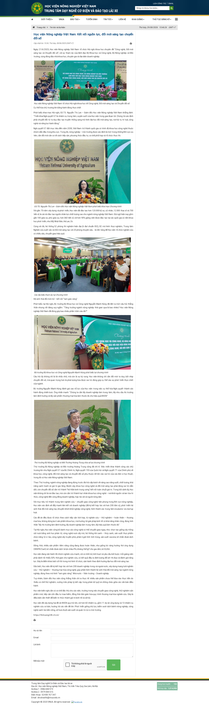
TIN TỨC (107, 19)
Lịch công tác (159, 3)
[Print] (131, 43)
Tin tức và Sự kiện (57, 27)
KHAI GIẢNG (137, 19)
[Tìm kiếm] (171, 8)
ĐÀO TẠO (74, 19)
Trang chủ (40, 27)
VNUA (61, 19)
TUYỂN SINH (91, 19)
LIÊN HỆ (122, 19)
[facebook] (76, 702)
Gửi (113, 665)
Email (171, 3)
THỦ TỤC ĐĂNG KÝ (161, 19)
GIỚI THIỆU (46, 19)
